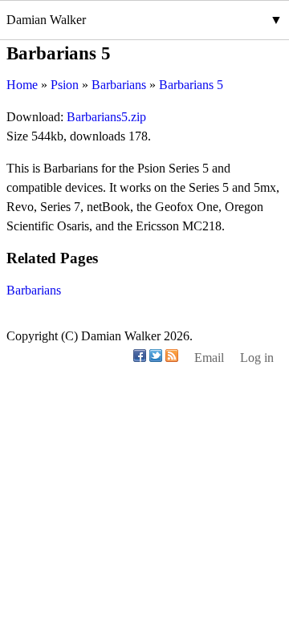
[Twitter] (155, 357)
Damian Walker (46, 19)
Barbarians (33, 290)
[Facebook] (139, 357)
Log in (257, 357)
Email (209, 357)
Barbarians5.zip (106, 117)
